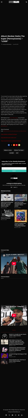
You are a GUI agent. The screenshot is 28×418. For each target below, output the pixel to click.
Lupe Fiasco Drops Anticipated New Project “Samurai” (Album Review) (20, 204)
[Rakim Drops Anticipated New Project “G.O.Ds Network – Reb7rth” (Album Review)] (7, 197)
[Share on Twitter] (11, 145)
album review (8, 150)
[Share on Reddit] (14, 145)
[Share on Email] (19, 145)
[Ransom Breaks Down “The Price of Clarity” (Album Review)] (4, 361)
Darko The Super (19, 150)
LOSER (12, 153)
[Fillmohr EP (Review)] (7, 213)
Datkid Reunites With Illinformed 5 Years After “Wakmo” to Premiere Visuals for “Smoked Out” (17, 349)
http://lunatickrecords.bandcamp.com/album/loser (14, 131)
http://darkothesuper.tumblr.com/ (8, 137)
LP (17, 153)
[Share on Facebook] (9, 145)
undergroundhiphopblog (7, 44)
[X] (13, 187)
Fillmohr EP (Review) (5, 218)
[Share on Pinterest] (17, 145)
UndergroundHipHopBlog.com (14, 411)
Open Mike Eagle (14, 117)
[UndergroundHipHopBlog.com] (14, 2)
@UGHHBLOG (4, 126)
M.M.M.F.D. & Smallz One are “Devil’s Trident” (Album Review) (17, 335)
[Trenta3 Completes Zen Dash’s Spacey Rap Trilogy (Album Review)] (21, 216)
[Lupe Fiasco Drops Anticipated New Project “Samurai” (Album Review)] (21, 197)
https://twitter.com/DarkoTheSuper (9, 134)
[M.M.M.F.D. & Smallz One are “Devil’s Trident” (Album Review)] (4, 336)
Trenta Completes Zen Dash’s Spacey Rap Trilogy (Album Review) (20, 225)
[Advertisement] (14, 19)
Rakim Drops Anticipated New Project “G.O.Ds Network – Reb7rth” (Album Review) (7, 204)
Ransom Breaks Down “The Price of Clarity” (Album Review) (17, 360)
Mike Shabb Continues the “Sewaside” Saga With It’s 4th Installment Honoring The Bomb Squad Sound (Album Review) (16, 342)
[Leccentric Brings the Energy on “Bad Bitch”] (4, 355)
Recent (14, 330)
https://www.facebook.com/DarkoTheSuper (11, 141)
